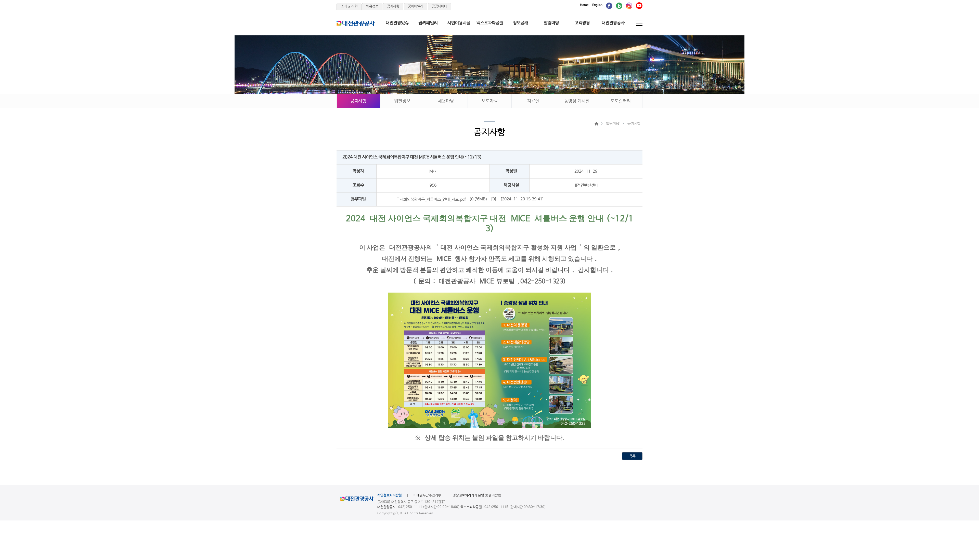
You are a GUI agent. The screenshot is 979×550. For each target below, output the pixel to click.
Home (584, 5)
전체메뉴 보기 (639, 23)
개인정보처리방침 (389, 495)
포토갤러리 (620, 101)
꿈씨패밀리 (415, 6)
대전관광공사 (613, 23)
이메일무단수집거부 (427, 495)
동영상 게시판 (577, 101)
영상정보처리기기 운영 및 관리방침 (477, 495)
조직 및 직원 (349, 6)
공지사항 (393, 6)
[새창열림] (609, 5)
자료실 (533, 101)
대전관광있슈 (397, 23)
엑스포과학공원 (489, 23)
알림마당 (551, 23)
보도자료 (490, 101)
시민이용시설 (458, 23)
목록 (632, 456)
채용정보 (372, 6)
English (597, 5)
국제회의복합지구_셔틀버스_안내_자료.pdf (431, 199)
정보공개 (520, 23)
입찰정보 (402, 101)
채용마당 (446, 101)
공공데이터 (439, 6)
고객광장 (582, 23)
